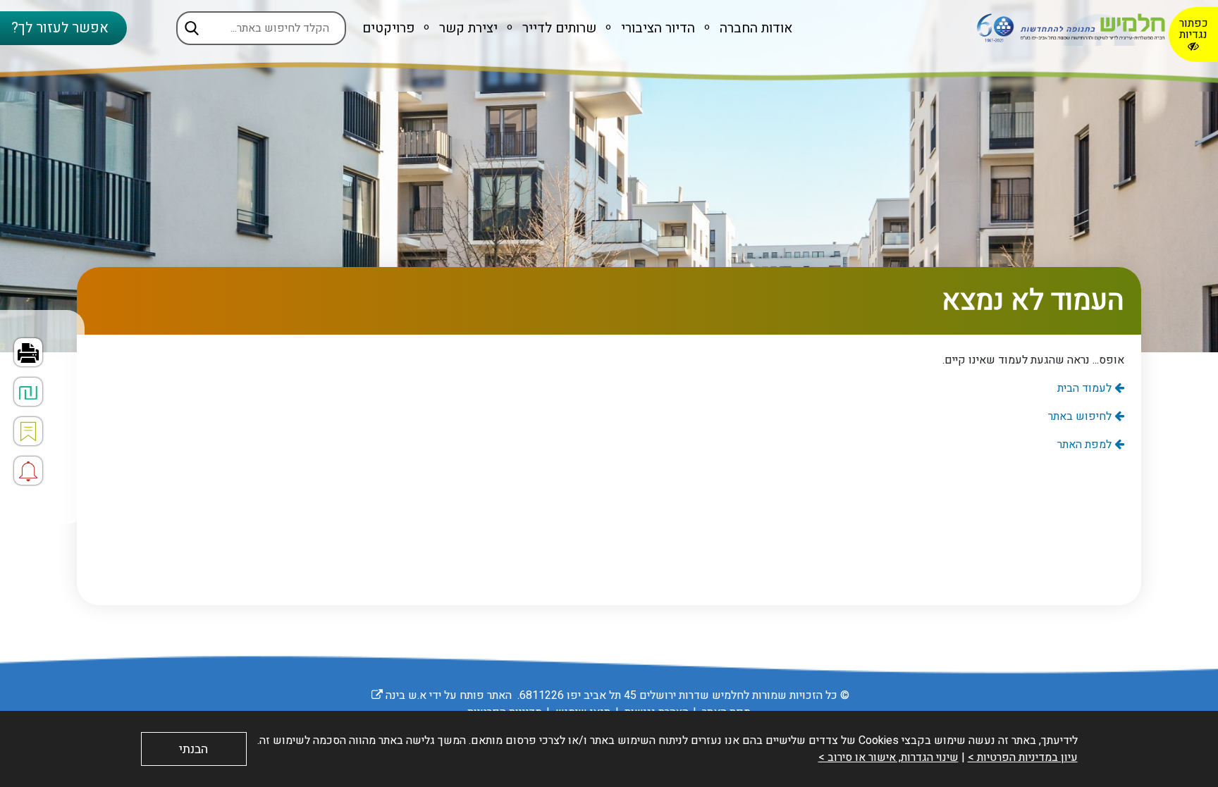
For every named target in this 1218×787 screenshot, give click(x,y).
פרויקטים (388, 28)
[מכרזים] (28, 431)
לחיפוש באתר (1081, 416)
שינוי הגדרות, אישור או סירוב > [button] (888, 757)
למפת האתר (1085, 444)
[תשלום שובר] (28, 392)
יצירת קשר (467, 28)
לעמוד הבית (1085, 388)
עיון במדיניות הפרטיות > (1023, 757)
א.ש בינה (398, 695)
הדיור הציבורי (656, 28)
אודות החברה (754, 28)
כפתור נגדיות (1193, 29)
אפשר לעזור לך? (60, 28)
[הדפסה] (28, 352)
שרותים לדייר (557, 28)
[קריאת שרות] (28, 471)
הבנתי (193, 749)
